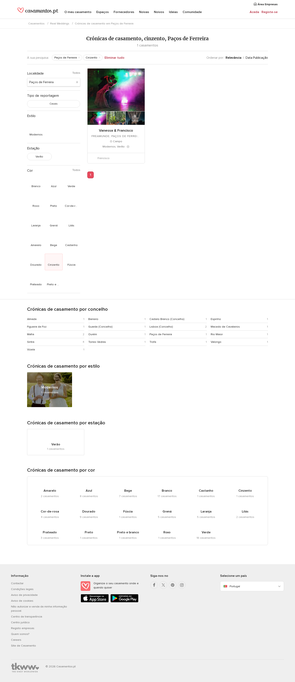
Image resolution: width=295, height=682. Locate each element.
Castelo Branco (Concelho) (167, 319)
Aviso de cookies (22, 600)
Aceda (254, 12)
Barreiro (93, 319)
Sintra (30, 342)
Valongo (216, 342)
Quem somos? (20, 634)
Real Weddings (59, 23)
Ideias (173, 12)
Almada (32, 319)
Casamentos (36, 23)
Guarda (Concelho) (100, 326)
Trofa (153, 342)
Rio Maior (217, 334)
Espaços (102, 12)
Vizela (31, 349)
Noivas (144, 12)
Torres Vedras (97, 342)
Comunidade (192, 12)
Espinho (216, 319)
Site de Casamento (23, 645)
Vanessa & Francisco (116, 130)
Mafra (30, 334)
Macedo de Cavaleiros (225, 326)
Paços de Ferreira (161, 334)
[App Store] (95, 601)
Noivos (159, 12)
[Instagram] (182, 585)
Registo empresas (22, 628)
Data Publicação (257, 58)
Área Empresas (267, 4)
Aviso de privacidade (24, 595)
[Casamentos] (37, 12)
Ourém (92, 334)
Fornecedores (124, 12)
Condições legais (22, 589)
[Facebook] (154, 585)
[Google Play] (124, 601)
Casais (54, 103)
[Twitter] (163, 585)
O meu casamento (78, 12)
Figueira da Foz (37, 326)
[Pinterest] (172, 585)
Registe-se (269, 12)
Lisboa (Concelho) (161, 326)
